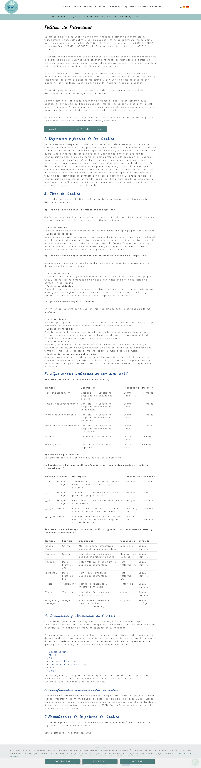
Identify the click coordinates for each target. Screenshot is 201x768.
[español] (187, 7)
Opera (53, 667)
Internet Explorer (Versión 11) (67, 661)
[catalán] (184, 7)
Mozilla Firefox (58, 655)
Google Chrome (58, 652)
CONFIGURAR (63, 761)
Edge (52, 658)
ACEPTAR (137, 761)
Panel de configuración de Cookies (75, 129)
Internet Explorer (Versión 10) (67, 664)
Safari (52, 670)
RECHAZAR (100, 761)
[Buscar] (180, 7)
